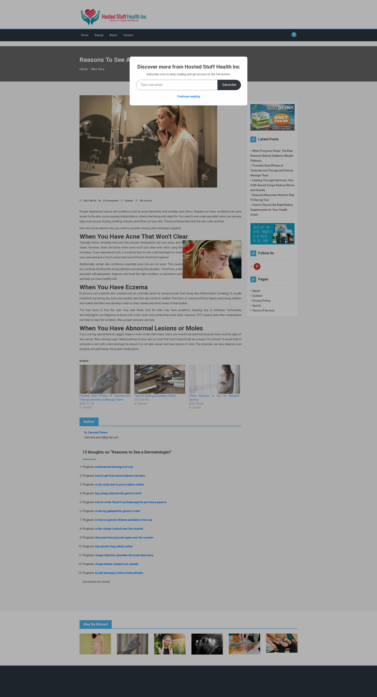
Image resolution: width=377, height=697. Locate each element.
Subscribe (229, 85)
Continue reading (188, 96)
